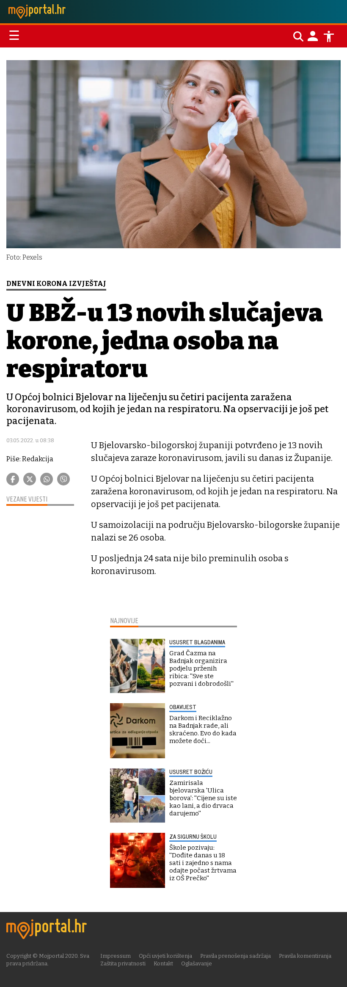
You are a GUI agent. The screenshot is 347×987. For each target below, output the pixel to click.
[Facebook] (12, 479)
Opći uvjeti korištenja (165, 956)
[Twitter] (29, 479)
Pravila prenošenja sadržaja (235, 956)
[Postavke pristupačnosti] (329, 36)
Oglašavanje (196, 963)
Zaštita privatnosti (123, 963)
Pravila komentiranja (305, 956)
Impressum (115, 956)
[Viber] (63, 479)
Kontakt (163, 963)
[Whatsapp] (46, 479)
